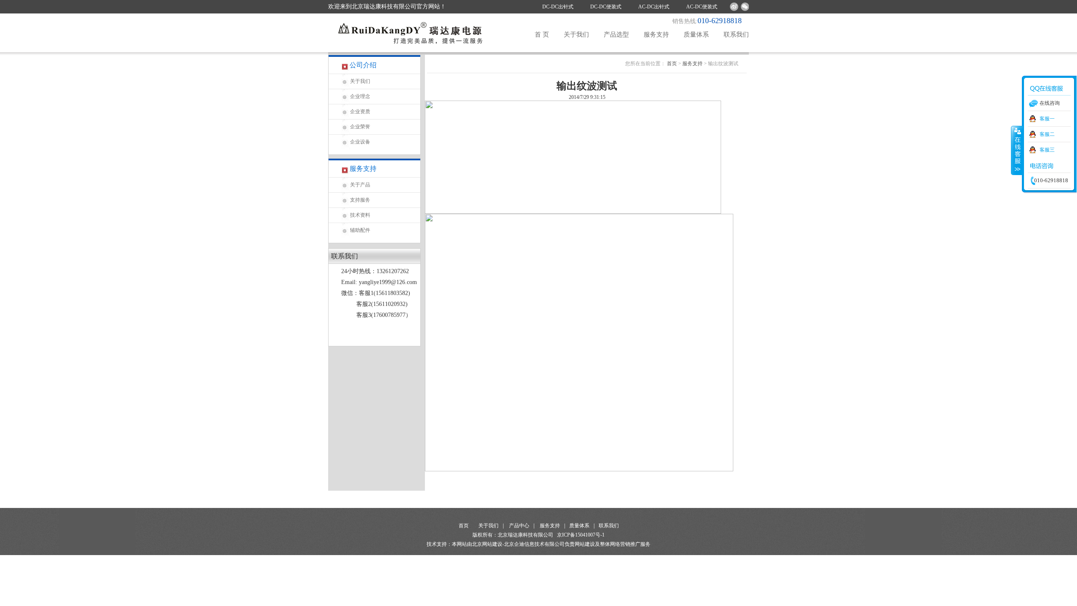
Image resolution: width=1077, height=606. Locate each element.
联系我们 (736, 34)
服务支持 (656, 34)
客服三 (1047, 150)
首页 (672, 63)
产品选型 (616, 34)
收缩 (1017, 150)
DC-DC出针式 (557, 7)
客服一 (1047, 119)
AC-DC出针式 (653, 7)
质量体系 (696, 34)
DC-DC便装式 (605, 7)
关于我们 (576, 34)
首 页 (542, 34)
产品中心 (519, 526)
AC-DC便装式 (701, 7)
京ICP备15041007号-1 (581, 535)
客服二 (1047, 134)
